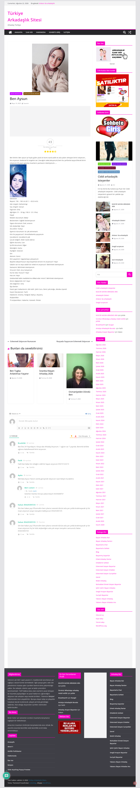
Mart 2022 (99, 467)
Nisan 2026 (100, 359)
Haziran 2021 (101, 500)
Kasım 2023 (100, 453)
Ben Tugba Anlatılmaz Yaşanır (19, 372)
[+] (49, 428)
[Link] (43, 428)
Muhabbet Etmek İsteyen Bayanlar (109, 172)
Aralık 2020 (100, 521)
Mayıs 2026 (100, 356)
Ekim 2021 (99, 485)
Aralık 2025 (100, 374)
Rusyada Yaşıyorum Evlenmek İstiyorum (73, 341)
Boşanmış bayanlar (103, 556)
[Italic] (22, 428)
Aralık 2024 (100, 417)
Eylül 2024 (99, 428)
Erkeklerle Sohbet (102, 563)
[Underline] (25, 428)
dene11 (10, 747)
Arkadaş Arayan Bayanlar (105, 332)
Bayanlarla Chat (102, 545)
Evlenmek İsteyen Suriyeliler (106, 574)
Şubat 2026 (100, 366)
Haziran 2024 (101, 438)
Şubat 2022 (100, 471)
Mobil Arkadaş (101, 581)
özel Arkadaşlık (117, 260)
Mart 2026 (99, 363)
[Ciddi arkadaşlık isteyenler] (114, 151)
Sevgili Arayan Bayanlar (104, 592)
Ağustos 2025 (101, 388)
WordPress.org (101, 626)
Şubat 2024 (100, 442)
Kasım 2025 (100, 377)
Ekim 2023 (99, 456)
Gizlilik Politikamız (14, 751)
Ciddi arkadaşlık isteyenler (108, 178)
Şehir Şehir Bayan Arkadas (31, 93)
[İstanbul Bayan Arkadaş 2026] (50, 355)
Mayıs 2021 (100, 503)
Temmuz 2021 (101, 496)
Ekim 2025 (99, 381)
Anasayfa (18, 32)
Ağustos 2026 (101, 345)
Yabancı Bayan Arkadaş (104, 599)
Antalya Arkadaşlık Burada (106, 328)
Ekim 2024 (99, 424)
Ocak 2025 (99, 413)
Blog (97, 552)
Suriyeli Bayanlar (102, 595)
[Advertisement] (50, 121)
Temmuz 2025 (101, 392)
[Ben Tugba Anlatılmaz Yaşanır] (21, 355)
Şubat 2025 (100, 410)
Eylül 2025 (99, 384)
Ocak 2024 (99, 446)
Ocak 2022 (99, 474)
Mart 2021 (99, 510)
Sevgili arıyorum (118, 246)
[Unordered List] (34, 428)
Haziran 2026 (101, 352)
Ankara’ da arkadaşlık (120, 235)
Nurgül (111, 325)
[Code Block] (40, 428)
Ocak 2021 (99, 518)
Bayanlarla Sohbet (104, 164)
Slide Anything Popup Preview (19, 770)
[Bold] (19, 428)
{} (46, 428)
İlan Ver (29, 32)
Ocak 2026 (99, 370)
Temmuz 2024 (101, 435)
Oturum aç (100, 615)
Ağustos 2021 (101, 492)
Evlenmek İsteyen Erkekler (105, 570)
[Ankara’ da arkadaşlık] (103, 237)
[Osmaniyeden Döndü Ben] (79, 355)
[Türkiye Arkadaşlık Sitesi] (10, 32)
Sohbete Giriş (54, 32)
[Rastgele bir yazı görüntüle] (129, 32)
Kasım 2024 (100, 420)
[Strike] (28, 428)
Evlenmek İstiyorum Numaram (23, 341)
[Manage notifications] (135, 783)
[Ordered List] (31, 428)
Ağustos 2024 (101, 431)
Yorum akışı (100, 622)
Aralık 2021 (100, 478)
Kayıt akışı (99, 619)
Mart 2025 (99, 406)
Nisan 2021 (100, 507)
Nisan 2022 (100, 464)
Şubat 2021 (100, 514)
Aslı (114, 185)
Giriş (89, 414)
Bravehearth (100, 325)
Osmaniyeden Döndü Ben (79, 393)
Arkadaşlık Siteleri (45, 3)
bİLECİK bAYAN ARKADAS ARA (121, 205)
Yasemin (26, 103)
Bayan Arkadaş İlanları (119, 164)
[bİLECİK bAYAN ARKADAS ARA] (103, 207)
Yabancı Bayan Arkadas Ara (106, 602)
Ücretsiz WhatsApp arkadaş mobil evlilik (110, 319)
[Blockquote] (37, 428)
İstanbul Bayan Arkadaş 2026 (46, 372)
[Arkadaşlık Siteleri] (103, 222)
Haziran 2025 (101, 395)
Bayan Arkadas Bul (16, 93)
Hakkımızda (41, 32)
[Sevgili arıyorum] (103, 248)
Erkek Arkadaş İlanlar (103, 559)
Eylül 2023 (99, 460)
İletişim (67, 32)
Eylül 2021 (99, 489)
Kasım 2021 (100, 482)
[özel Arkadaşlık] (103, 261)
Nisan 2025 (100, 402)
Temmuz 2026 (101, 348)
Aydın (35, 491)
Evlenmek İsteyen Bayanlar (107, 168)
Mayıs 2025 (100, 399)
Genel (98, 577)
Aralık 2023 (100, 449)
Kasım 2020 (100, 525)
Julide (98, 321)
